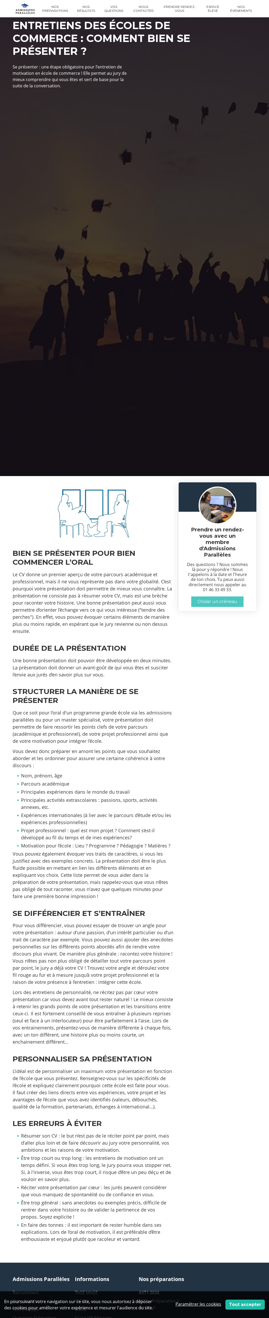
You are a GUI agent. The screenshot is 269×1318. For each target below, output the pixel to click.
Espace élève (212, 9)
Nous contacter (143, 9)
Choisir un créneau (217, 601)
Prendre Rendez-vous (180, 9)
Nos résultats (86, 9)
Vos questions (113, 9)
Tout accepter (245, 1304)
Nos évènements (241, 9)
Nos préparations (55, 9)
